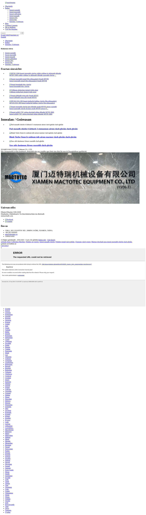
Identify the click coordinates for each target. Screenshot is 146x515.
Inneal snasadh (14, 16)
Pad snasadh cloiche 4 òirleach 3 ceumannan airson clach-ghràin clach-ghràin (43, 129)
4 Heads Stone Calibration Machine (13, 242)
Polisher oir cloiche (32, 242)
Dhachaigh (9, 6)
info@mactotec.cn (11, 234)
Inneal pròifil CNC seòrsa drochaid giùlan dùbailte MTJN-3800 (30, 114)
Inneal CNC (13, 18)
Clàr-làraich (51, 240)
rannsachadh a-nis (7, 216)
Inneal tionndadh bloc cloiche (19, 86)
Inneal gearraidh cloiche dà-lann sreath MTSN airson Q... (28, 109)
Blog (6, 23)
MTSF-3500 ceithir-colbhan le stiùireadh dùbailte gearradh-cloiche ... (32, 75)
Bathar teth (42, 240)
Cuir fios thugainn (11, 29)
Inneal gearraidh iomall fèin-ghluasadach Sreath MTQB (28, 81)
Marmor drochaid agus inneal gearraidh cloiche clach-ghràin (111, 242)
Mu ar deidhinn (10, 27)
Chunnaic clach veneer (83, 242)
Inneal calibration (15, 14)
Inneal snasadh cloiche (47, 242)
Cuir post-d (4, 246)
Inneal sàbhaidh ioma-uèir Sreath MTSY (23, 97)
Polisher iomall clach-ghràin (65, 242)
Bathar (7, 8)
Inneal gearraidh (14, 12)
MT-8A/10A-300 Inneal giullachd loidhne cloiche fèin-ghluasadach (32, 103)
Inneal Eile (13, 20)
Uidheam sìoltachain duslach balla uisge (22, 92)
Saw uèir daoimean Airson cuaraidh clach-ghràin (31, 145)
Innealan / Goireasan (16, 22)
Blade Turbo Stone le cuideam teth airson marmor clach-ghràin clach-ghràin (42, 137)
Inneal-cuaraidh (14, 10)
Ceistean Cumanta (11, 25)
